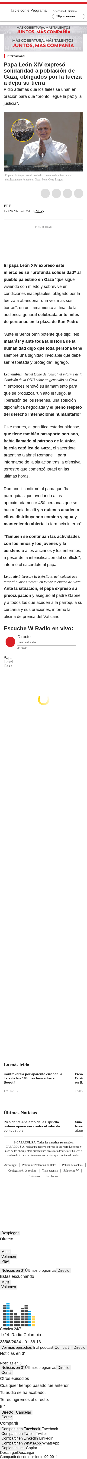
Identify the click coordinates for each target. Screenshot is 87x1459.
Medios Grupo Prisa (43, 1202)
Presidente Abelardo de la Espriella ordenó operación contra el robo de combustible (32, 1126)
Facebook (45, 193)
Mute (5, 1252)
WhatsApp (78, 193)
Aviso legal (10, 1165)
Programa (38, 10)
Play (5, 1261)
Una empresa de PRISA (43, 1190)
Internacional (15, 56)
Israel (8, 662)
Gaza (8, 666)
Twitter (56, 193)
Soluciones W (71, 1170)
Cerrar (6, 1372)
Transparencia (50, 1170)
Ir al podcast (43, 1347)
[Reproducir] (10, 642)
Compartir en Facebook (20, 1429)
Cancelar (23, 1412)
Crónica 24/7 (10, 1329)
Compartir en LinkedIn (19, 1438)
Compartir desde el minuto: (27, 1457)
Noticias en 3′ (12, 1270)
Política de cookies (72, 1165)
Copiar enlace (13, 1448)
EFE (7, 206)
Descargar (8, 1453)
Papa (8, 658)
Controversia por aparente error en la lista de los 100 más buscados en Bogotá (33, 1078)
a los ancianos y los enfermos (52, 550)
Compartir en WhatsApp (21, 1443)
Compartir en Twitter (18, 1434)
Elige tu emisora (65, 16)
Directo (63, 1270)
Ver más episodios (16, 1347)
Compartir (63, 1347)
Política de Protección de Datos (39, 1165)
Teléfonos (34, 1176)
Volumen (8, 1257)
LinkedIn (67, 193)
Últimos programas (40, 1270)
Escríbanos (52, 1176)
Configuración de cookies (22, 1170)
